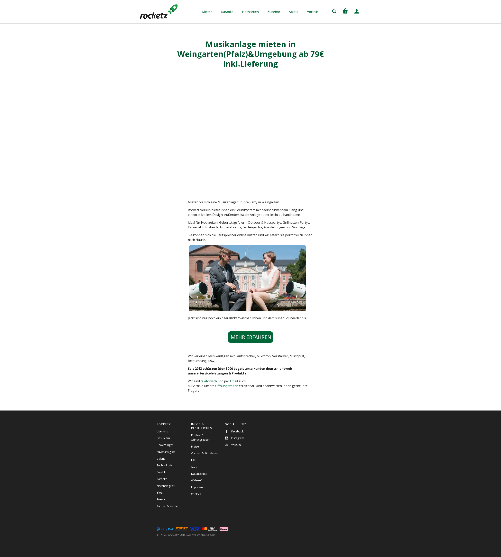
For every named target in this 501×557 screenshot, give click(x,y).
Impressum (198, 487)
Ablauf (293, 12)
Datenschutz (199, 474)
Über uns (162, 431)
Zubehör (273, 12)
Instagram (237, 438)
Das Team (163, 438)
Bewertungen (165, 445)
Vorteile (313, 12)
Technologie (164, 465)
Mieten (207, 12)
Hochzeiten (250, 12)
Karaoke (227, 12)
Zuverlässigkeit (166, 452)
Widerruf (196, 480)
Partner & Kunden (168, 506)
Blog (159, 492)
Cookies (196, 494)
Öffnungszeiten (226, 386)
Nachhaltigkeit (166, 486)
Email (234, 381)
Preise (195, 446)
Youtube (236, 445)
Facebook (237, 431)
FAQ (193, 460)
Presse (161, 499)
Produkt (162, 472)
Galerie (161, 458)
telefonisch (209, 381)
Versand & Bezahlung (204, 453)
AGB (194, 467)
